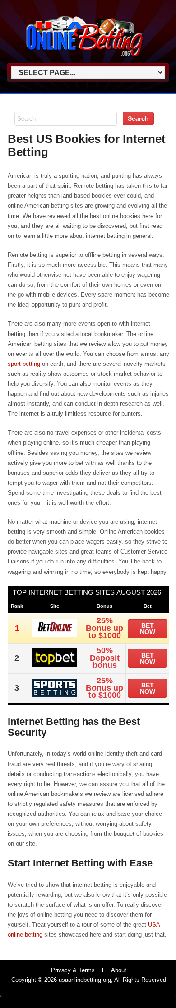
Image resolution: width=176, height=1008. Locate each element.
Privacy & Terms (73, 970)
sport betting (24, 363)
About (118, 970)
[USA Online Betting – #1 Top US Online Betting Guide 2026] (84, 59)
